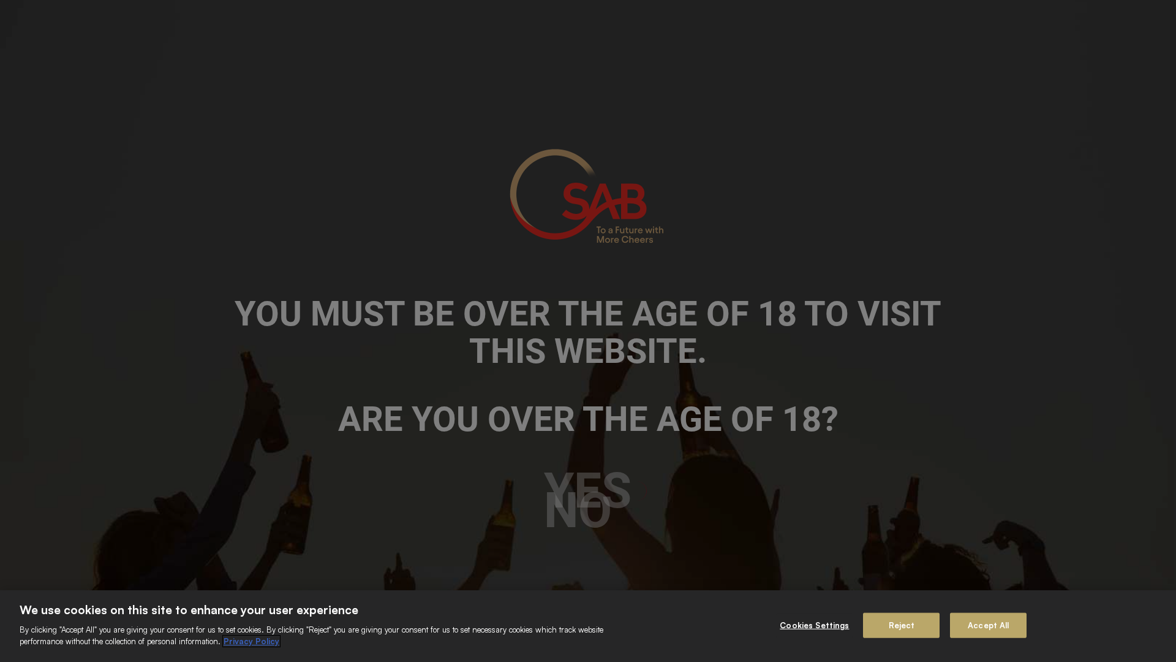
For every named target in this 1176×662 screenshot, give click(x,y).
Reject (902, 625)
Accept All (988, 625)
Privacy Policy (251, 641)
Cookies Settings (814, 625)
